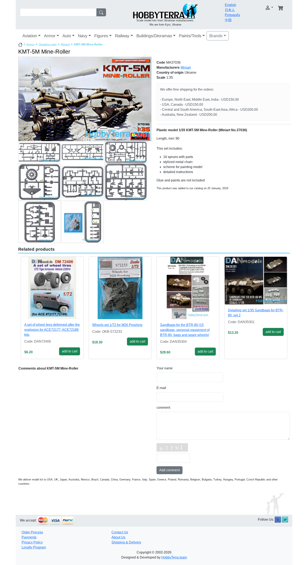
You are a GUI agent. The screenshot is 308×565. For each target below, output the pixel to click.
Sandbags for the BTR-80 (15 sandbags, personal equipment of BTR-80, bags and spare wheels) (185, 330)
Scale (161, 77)
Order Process (32, 532)
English (230, 5)
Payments (29, 537)
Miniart (65, 44)
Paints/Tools (190, 35)
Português (232, 15)
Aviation (29, 35)
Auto (66, 35)
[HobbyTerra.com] (165, 10)
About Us (118, 537)
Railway (122, 35)
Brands (216, 35)
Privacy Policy (32, 542)
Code (161, 62)
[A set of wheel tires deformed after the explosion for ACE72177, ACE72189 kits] (52, 288)
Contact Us (119, 532)
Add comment (169, 470)
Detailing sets (48, 44)
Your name (165, 368)
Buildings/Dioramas (154, 35)
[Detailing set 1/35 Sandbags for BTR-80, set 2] (256, 280)
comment (163, 407)
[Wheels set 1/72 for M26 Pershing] (120, 288)
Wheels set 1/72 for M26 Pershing (117, 325)
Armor (50, 35)
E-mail (161, 388)
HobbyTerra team (174, 557)
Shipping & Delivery (126, 542)
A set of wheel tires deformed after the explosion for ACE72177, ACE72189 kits (52, 329)
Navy (82, 35)
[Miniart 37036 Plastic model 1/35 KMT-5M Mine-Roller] (84, 98)
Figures (101, 35)
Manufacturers (168, 67)
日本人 (230, 10)
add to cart (69, 351)
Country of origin (170, 72)
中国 (228, 20)
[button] (260, 7)
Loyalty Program (34, 547)
